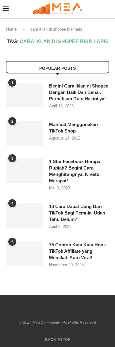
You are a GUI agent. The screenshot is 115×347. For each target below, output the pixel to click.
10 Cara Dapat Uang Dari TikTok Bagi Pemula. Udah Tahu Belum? (77, 213)
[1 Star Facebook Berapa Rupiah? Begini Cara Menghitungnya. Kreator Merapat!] (24, 170)
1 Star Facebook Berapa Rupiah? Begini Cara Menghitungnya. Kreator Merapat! (75, 171)
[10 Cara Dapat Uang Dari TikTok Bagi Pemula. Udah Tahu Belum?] (24, 215)
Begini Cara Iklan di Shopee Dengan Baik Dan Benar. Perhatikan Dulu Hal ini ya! (78, 92)
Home (11, 29)
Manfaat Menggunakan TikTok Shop (73, 127)
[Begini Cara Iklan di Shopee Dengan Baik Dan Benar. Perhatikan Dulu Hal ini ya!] (24, 95)
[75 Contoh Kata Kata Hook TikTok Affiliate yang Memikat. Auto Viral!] (24, 253)
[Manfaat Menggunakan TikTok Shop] (24, 133)
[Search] (109, 9)
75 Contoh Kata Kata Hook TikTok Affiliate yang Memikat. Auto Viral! (77, 251)
